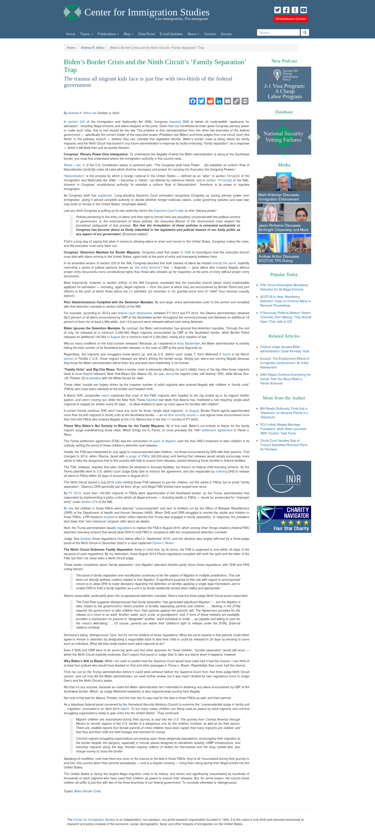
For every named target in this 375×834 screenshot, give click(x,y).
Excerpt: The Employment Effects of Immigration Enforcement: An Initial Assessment (284, 362)
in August (113, 337)
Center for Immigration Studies (147, 12)
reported (152, 399)
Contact (210, 33)
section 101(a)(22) (219, 180)
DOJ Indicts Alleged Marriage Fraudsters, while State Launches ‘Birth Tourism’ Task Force (283, 428)
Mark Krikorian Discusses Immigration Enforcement (278, 197)
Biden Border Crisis (87, 791)
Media (284, 164)
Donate (226, 33)
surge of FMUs (139, 456)
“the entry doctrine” (147, 267)
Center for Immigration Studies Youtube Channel (303, 10)
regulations (124, 527)
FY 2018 (75, 493)
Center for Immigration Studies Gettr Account (295, 10)
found (226, 354)
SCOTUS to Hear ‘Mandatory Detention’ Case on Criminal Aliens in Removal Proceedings (285, 300)
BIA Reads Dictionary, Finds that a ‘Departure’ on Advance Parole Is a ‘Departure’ (284, 412)
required (175, 121)
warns (170, 373)
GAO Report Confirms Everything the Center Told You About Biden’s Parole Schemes (285, 378)
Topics (85, 33)
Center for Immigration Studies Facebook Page (286, 10)
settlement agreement (217, 430)
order (118, 482)
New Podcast (284, 61)
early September (188, 343)
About (192, 33)
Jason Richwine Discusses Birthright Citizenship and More (283, 227)
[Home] (72, 10)
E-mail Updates (171, 33)
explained (104, 195)
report (105, 395)
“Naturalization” (74, 176)
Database (284, 112)
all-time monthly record (179, 415)
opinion (69, 358)
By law (68, 508)
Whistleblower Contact (290, 18)
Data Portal (146, 33)
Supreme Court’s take (169, 210)
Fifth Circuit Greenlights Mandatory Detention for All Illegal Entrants (284, 287)
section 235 (76, 121)
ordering (221, 471)
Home (70, 33)
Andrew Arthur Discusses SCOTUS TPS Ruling (278, 258)
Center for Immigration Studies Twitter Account (277, 10)
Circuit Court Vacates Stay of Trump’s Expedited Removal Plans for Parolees (283, 444)
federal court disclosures (135, 313)
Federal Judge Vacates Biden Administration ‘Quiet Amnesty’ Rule (284, 349)
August (194, 410)
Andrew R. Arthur (93, 47)
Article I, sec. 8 (74, 165)
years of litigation (164, 441)
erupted (109, 517)
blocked (86, 538)
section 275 (89, 501)
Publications (107, 33)
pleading (95, 378)
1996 (187, 252)
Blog (127, 33)
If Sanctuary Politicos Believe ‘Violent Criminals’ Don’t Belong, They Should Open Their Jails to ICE (285, 316)
